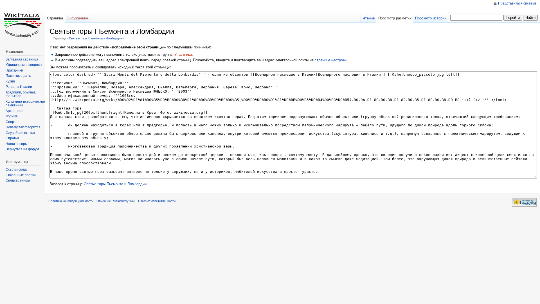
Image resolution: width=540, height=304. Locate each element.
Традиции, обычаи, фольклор (21, 94)
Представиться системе (517, 3)
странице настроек (330, 60)
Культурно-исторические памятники (25, 104)
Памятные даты (19, 76)
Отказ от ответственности (157, 201)
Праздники (14, 70)
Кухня (10, 81)
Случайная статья (20, 133)
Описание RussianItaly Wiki (115, 201)
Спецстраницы (18, 180)
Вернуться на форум (22, 149)
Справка (12, 138)
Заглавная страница (22, 59)
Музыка (12, 116)
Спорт (11, 122)
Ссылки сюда (16, 169)
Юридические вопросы (24, 65)
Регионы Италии (19, 87)
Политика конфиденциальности (70, 201)
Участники (183, 54)
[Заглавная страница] (22, 22)
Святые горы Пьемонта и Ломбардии (95, 38)
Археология (15, 111)
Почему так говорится (23, 127)
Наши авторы (17, 144)
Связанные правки (21, 175)
